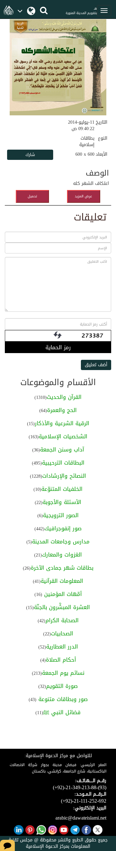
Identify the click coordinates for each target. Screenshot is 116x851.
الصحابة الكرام (62, 620)
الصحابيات (62, 633)
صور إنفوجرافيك (63, 528)
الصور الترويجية (61, 515)
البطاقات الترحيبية (63, 463)
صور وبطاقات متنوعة (62, 699)
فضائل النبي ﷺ (62, 712)
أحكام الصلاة (61, 660)
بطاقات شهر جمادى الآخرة (62, 568)
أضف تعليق (96, 364)
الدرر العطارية (62, 646)
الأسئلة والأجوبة (62, 502)
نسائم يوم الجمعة (63, 673)
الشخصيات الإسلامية (63, 436)
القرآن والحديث (64, 397)
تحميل (32, 196)
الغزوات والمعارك (62, 554)
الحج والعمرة (62, 410)
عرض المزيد (83, 196)
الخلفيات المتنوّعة (61, 489)
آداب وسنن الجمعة (62, 449)
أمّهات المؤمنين (62, 594)
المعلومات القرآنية (62, 581)
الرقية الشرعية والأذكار (62, 423)
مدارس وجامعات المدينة (61, 541)
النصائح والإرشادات (64, 476)
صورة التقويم (62, 686)
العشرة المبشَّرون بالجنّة (62, 607)
